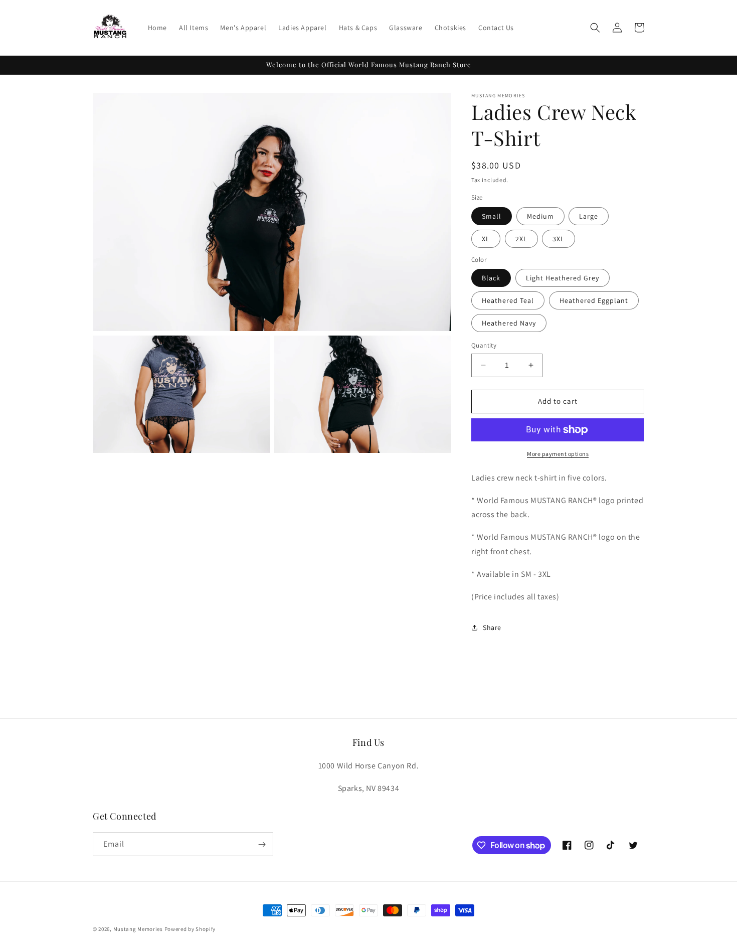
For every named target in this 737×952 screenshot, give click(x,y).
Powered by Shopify (190, 928)
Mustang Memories (138, 928)
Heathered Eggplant (594, 300)
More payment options (558, 453)
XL (486, 238)
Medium (540, 216)
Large (588, 216)
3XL (558, 238)
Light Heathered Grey (562, 277)
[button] (595, 28)
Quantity (483, 345)
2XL (521, 238)
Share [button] (492, 627)
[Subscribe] (262, 844)
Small (491, 216)
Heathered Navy (509, 323)
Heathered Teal (508, 300)
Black (491, 277)
